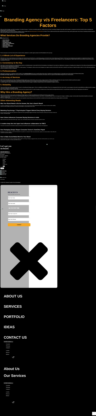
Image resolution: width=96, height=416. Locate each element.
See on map (2, 179)
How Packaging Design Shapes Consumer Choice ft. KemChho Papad (22, 129)
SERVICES (13, 306)
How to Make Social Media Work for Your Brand (15, 136)
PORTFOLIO (14, 317)
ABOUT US (13, 296)
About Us (12, 369)
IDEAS (9, 327)
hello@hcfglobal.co (5, 151)
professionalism (27, 73)
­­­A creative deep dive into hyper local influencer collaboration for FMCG (23, 123)
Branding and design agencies (6, 74)
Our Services (15, 376)
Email (1, 166)
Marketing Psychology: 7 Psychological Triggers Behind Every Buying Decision (25, 110)
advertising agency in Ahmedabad (36, 31)
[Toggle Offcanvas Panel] (48, 12)
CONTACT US (15, 337)
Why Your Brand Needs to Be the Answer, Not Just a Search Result (21, 103)
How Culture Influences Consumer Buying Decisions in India (19, 117)
